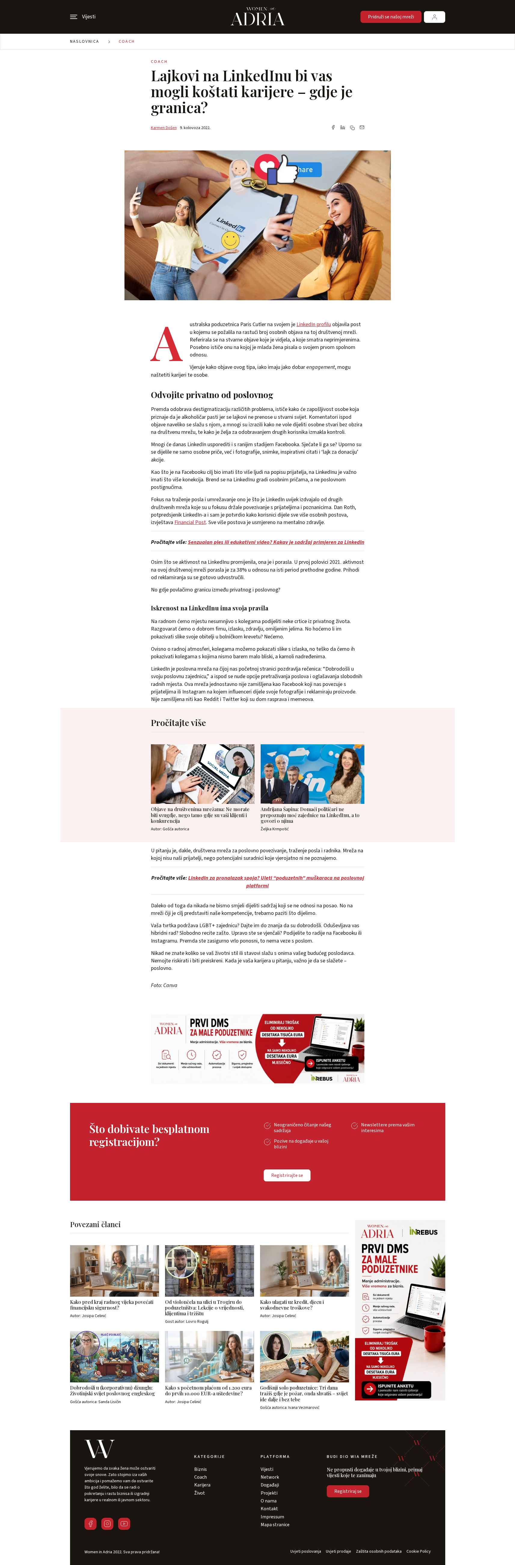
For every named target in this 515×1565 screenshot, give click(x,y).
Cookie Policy (418, 1551)
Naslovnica (85, 42)
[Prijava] (434, 17)
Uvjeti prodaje (338, 1551)
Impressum (272, 1517)
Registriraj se (348, 1491)
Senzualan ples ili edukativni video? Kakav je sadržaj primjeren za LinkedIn (276, 542)
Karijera (202, 1485)
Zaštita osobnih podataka (379, 1551)
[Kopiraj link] (352, 127)
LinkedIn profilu (313, 324)
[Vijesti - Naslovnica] (258, 16)
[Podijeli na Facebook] (333, 128)
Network (270, 1477)
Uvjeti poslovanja (305, 1551)
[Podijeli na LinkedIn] (342, 128)
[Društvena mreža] (90, 1524)
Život (199, 1493)
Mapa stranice (275, 1524)
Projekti (269, 1493)
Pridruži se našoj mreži (391, 17)
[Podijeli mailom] (362, 128)
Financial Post (190, 522)
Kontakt (269, 1508)
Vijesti (267, 1469)
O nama (269, 1501)
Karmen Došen (164, 128)
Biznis (200, 1469)
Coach (127, 42)
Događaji (270, 1485)
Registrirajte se (287, 1175)
